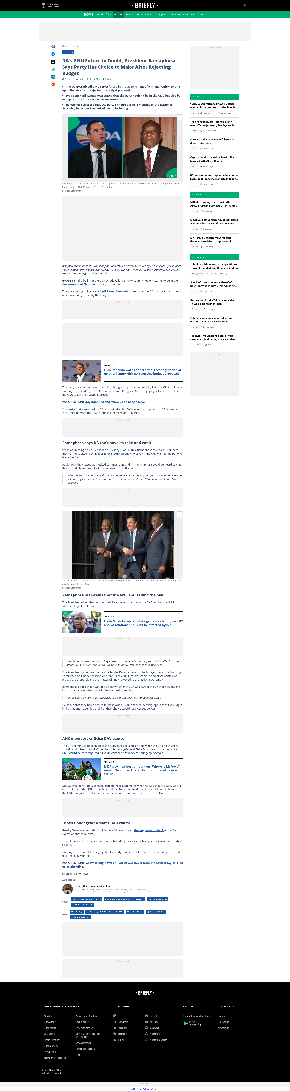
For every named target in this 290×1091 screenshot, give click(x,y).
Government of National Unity (83, 284)
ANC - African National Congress (124, 899)
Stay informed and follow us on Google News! (115, 402)
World (129, 14)
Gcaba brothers (80, 917)
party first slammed (81, 409)
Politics (118, 14)
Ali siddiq (76, 911)
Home (88, 14)
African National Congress (116, 391)
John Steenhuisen (116, 453)
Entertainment (145, 14)
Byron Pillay (95, 79)
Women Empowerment (181, 14)
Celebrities (196, 309)
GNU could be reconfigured (80, 753)
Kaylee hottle (135, 911)
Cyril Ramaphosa (111, 291)
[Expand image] (179, 117)
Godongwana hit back (149, 830)
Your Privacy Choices (148, 1089)
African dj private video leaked (104, 911)
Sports (202, 14)
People (161, 14)
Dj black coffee (156, 911)
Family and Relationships (202, 113)
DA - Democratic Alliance (86, 899)
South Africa (104, 14)
